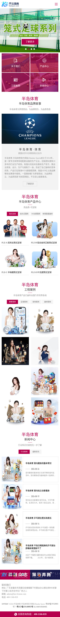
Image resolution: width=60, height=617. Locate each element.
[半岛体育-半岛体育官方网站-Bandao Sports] (9, 576)
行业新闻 (24, 452)
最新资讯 (36, 452)
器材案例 (47, 302)
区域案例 (24, 302)
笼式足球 (12, 214)
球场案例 (36, 302)
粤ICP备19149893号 (25, 607)
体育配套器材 (48, 214)
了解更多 (30, 184)
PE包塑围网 (36, 214)
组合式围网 (24, 214)
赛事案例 (12, 302)
